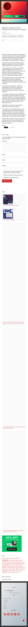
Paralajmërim (4, 567)
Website (4, 165)
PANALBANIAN (7, 12)
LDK (19, 564)
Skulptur (17, 570)
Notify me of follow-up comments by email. (13, 175)
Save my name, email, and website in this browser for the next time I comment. (13, 172)
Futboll (12, 563)
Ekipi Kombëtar (15, 560)
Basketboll (17, 558)
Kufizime (16, 564)
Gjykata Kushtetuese (17, 563)
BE (19, 558)
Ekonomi (20, 560)
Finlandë (5, 36)
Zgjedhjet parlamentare (16, 572)
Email (3, 160)
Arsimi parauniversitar (10, 558)
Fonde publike (7, 563)
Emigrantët (4, 561)
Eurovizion (8, 561)
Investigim (23, 563)
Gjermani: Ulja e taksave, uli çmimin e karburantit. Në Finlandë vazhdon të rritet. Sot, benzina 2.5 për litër (13, 323)
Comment (4, 141)
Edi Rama (10, 560)
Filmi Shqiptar (20, 561)
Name (4, 154)
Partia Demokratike (10, 567)
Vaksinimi (4, 572)
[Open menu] (4, 20)
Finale (3, 563)
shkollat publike (5, 570)
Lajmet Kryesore (12, 36)
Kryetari (13, 564)
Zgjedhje (9, 572)
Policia (24, 567)
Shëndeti (20, 36)
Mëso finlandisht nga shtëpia (9, 219)
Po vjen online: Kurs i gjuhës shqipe (10, 205)
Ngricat (16, 566)
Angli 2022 (4, 558)
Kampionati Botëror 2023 (6, 564)
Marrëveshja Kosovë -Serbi (7, 566)
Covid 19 (5, 560)
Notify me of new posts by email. (11, 177)
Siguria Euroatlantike (12, 570)
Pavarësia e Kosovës (18, 567)
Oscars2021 (21, 566)
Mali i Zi (22, 564)
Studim (21, 570)
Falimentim (13, 561)
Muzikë (13, 566)
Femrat (16, 561)
